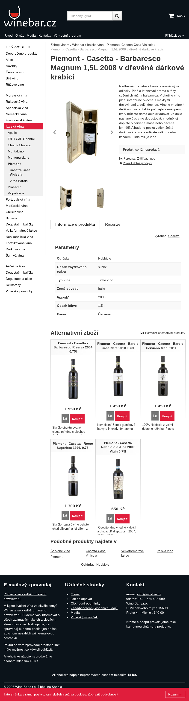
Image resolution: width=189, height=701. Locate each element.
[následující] (111, 132)
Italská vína (165, 551)
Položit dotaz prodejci (137, 163)
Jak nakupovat (81, 599)
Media (75, 612)
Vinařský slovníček (84, 617)
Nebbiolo (102, 564)
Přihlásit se (173, 35)
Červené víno (60, 551)
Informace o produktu (75, 224)
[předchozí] (55, 132)
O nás (75, 594)
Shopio (57, 687)
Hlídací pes (147, 158)
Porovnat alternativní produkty (165, 333)
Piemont (56, 556)
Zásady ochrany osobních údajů (94, 608)
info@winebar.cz (149, 594)
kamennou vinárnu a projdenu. (148, 626)
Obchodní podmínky (85, 603)
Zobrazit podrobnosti (103, 694)
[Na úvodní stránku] (34, 16)
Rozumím (175, 694)
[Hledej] (117, 15)
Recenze (112, 224)
